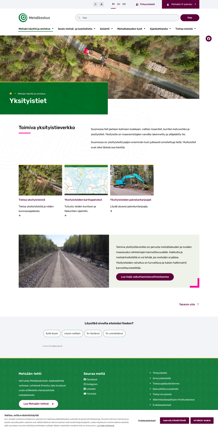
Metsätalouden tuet (129, 28)
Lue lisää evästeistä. (105, 425)
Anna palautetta (161, 378)
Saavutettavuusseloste (165, 389)
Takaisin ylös (187, 304)
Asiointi (105, 28)
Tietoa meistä (184, 28)
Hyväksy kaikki (202, 420)
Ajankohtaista (159, 28)
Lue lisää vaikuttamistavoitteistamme (145, 276)
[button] (52, 333)
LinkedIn (91, 389)
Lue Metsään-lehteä (41, 403)
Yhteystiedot (147, 4)
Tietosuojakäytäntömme (165, 383)
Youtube (91, 393)
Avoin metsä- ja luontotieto (75, 28)
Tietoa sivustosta (162, 394)
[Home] (10, 93)
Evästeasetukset (147, 420)
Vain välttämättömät (174, 420)
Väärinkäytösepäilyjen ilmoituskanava (173, 399)
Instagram (92, 384)
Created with (51, 346)
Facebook (92, 379)
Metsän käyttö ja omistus (34, 28)
